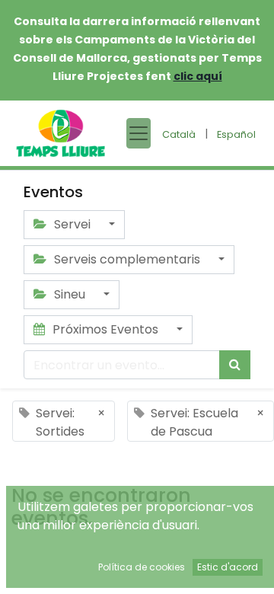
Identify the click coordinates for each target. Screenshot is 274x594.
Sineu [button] (69, 294)
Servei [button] (72, 224)
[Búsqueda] (234, 364)
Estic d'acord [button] (227, 566)
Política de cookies (141, 566)
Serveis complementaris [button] (127, 259)
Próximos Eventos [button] (105, 329)
